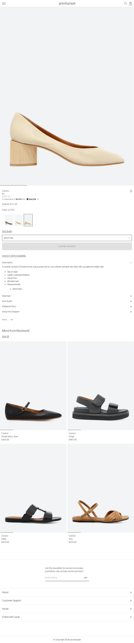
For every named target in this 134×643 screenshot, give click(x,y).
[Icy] (9, 220)
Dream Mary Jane (9, 436)
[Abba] (33, 488)
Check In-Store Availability (14, 255)
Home (4, 320)
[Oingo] (100, 385)
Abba (3, 539)
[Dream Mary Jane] (33, 385)
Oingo (71, 436)
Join (85, 577)
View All (5, 336)
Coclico (5, 191)
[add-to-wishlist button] (131, 191)
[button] (67, 199)
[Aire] (100, 488)
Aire (71, 539)
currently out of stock (67, 246)
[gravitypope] (67, 3)
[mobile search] (125, 3)
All (12, 320)
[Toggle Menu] (4, 3)
